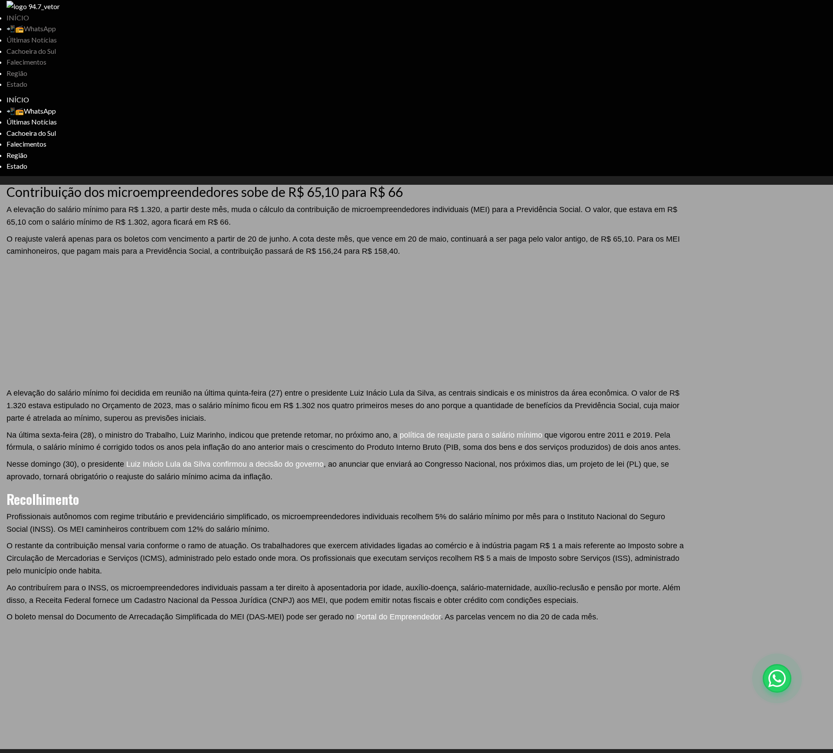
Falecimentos (26, 62)
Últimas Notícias (32, 40)
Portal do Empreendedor (398, 616)
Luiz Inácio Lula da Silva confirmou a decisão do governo (225, 464)
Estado (17, 84)
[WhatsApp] (777, 678)
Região (17, 73)
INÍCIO (18, 17)
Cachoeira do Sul (31, 51)
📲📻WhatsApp (31, 28)
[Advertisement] (347, 322)
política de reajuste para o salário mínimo (471, 435)
